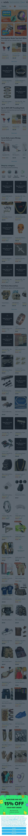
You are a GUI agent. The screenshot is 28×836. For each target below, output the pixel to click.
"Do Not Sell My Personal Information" (14, 825)
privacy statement (13, 819)
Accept (14, 828)
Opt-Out (14, 831)
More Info (14, 833)
